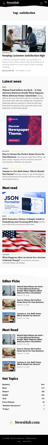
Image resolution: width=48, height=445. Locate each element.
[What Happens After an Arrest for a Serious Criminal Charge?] (24, 241)
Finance (5, 168)
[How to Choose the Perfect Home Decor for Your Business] (8, 304)
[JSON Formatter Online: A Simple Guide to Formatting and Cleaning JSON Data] (24, 203)
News (4, 87)
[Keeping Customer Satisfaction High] (24, 38)
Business (6, 52)
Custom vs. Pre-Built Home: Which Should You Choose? (29, 314)
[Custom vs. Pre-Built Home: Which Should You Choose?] (8, 317)
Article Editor (8, 71)
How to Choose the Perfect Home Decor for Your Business (30, 301)
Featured (6, 254)
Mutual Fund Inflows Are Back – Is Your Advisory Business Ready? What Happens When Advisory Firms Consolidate (23, 93)
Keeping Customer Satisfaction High (23, 55)
